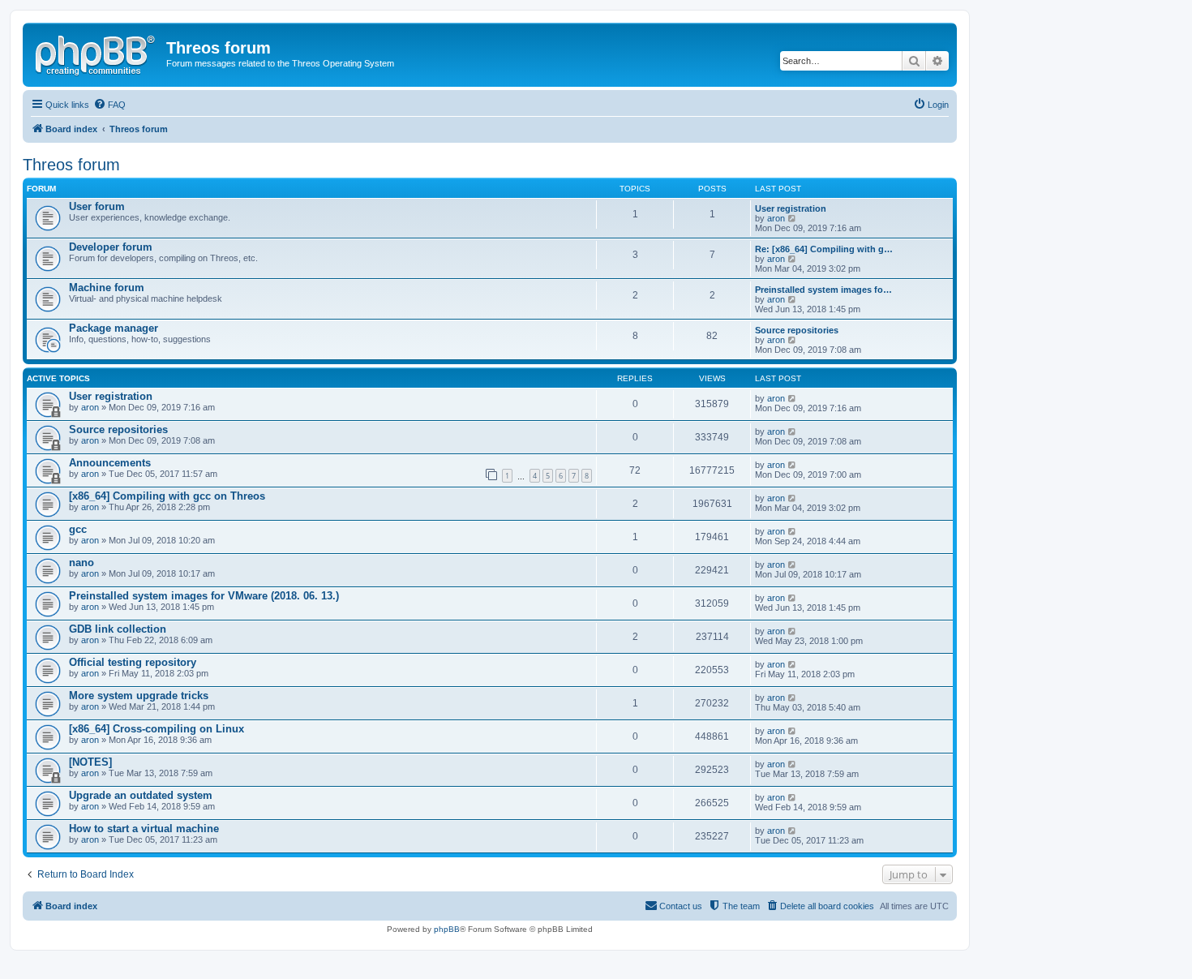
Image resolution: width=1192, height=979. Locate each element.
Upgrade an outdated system (140, 795)
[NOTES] (90, 762)
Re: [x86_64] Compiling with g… (824, 249)
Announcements (110, 463)
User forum (97, 206)
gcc (78, 529)
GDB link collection (117, 629)
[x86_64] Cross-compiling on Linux (156, 729)
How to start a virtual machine (144, 828)
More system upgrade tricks (138, 695)
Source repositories (796, 330)
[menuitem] (109, 104)
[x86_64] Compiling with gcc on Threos (167, 496)
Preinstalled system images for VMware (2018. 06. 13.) (204, 596)
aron (776, 218)
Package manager (113, 328)
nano (81, 562)
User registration (790, 208)
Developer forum (110, 247)
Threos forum (71, 165)
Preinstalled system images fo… (823, 289)
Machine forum (106, 287)
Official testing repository (132, 662)
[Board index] (96, 53)
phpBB (447, 929)
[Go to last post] (792, 398)
